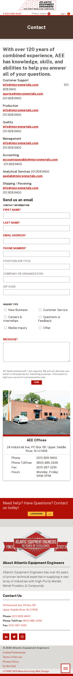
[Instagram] (22, 636)
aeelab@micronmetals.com (22, 176)
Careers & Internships (12, 319)
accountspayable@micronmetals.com (30, 159)
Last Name (11, 222)
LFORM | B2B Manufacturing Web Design (26, 671)
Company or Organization (23, 273)
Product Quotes (41, 13)
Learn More (37, 514)
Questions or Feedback (49, 319)
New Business (18, 310)
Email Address (14, 235)
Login (63, 14)
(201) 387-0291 (46, 467)
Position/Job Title (17, 261)
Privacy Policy (11, 661)
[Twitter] (14, 636)
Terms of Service (12, 657)
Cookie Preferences (14, 652)
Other (47, 328)
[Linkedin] (6, 636)
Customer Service (55, 310)
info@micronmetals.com (20, 85)
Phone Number (14, 248)
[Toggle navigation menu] (65, 668)
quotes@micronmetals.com (23, 94)
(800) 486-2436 (47, 463)
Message (10, 339)
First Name (11, 209)
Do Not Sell (9, 666)
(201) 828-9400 (46, 458)
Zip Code (9, 286)
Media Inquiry (17, 328)
